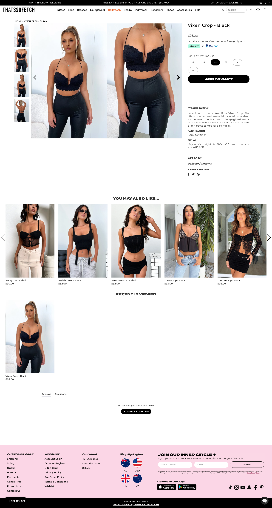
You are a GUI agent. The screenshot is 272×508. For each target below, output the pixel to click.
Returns (12, 472)
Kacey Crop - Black (16, 280)
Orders (11, 467)
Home (18, 21)
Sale (197, 10)
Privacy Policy (53, 472)
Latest (61, 10)
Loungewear (97, 10)
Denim (128, 10)
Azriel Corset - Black (69, 280)
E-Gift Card (51, 467)
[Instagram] (236, 488)
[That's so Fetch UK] (125, 478)
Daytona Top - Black (229, 280)
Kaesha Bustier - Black (124, 280)
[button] (251, 9)
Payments (13, 477)
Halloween (114, 10)
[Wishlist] (258, 10)
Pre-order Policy (55, 477)
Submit (247, 464)
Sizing (10, 463)
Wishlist (49, 486)
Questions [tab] (60, 394)
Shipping (12, 458)
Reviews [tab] (46, 394)
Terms (257, 473)
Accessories (184, 10)
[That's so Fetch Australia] (125, 463)
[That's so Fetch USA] (137, 463)
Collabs (86, 468)
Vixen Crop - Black (35, 21)
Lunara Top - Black (174, 280)
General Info (14, 481)
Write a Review (138, 412)
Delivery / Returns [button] (200, 163)
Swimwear (141, 10)
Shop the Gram (91, 463)
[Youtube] (243, 488)
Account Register (55, 463)
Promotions (14, 486)
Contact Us (13, 490)
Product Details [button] (198, 107)
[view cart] (264, 9)
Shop (71, 10)
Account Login (53, 458)
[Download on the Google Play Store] (187, 489)
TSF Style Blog (90, 458)
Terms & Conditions (56, 481)
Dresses (82, 10)
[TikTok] (230, 488)
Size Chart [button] (194, 157)
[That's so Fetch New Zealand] (137, 478)
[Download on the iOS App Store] (166, 488)
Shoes (170, 10)
